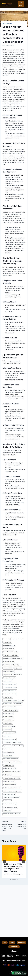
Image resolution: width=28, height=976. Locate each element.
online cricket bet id (8, 765)
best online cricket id (8, 661)
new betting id (7, 762)
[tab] (10, 879)
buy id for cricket (7, 674)
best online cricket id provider (11, 664)
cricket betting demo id (9, 677)
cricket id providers (8, 716)
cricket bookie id (7, 697)
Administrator (8, 874)
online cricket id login (8, 781)
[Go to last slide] (4, 861)
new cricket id (17, 762)
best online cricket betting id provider (12, 658)
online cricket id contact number (11, 778)
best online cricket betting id (10, 655)
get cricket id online (17, 745)
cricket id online (18, 703)
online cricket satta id (9, 794)
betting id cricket (7, 668)
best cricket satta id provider (10, 651)
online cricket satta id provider (11, 797)
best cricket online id (8, 648)
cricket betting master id (9, 690)
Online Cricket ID (7, 23)
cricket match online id (9, 726)
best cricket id (7, 642)
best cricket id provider (9, 645)
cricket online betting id (9, 732)
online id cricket (7, 800)
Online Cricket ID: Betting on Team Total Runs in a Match (7, 826)
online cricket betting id (9, 768)
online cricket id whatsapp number (12, 791)
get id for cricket (7, 749)
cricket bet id (18, 674)
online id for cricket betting (10, 807)
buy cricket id (18, 668)
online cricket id (7, 774)
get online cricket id (8, 752)
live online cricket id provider (10, 758)
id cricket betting (7, 755)
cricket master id (7, 723)
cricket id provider (8, 713)
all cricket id (6, 639)
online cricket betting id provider (11, 771)
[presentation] (14, 853)
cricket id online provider (9, 706)
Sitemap (14, 951)
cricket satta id (7, 736)
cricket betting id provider (10, 687)
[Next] (23, 861)
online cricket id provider (9, 784)
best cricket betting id (17, 639)
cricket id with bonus (8, 719)
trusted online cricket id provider (11, 813)
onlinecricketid (7, 810)
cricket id (21, 700)
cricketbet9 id (7, 742)
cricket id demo (7, 703)
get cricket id (6, 745)
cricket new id (7, 729)
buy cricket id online (8, 671)
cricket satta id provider (9, 739)
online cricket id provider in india (11, 787)
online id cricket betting (9, 804)
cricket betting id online (9, 684)
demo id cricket (17, 742)
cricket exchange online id (10, 700)
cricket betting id (7, 681)
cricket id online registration (10, 710)
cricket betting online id (9, 694)
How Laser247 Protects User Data (21, 825)
